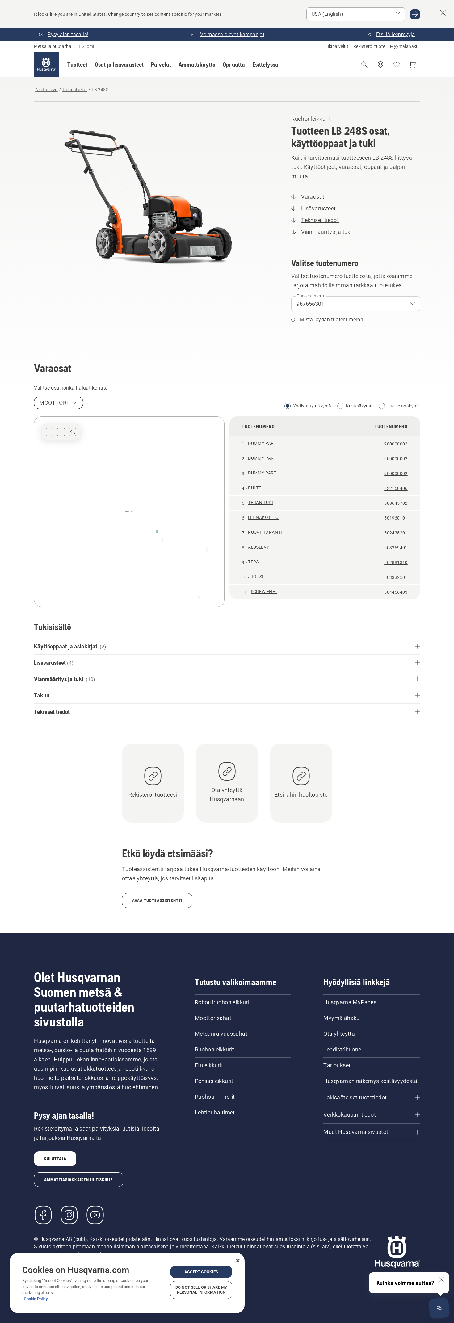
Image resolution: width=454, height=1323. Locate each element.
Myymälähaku (404, 46)
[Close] (237, 1260)
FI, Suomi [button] (85, 46)
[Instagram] (69, 1215)
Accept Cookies (201, 1272)
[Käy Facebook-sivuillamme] (43, 1215)
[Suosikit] (396, 64)
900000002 (396, 443)
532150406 (396, 488)
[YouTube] (95, 1215)
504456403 (396, 592)
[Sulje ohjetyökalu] (442, 1280)
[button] (77, 64)
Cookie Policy (36, 1298)
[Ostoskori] (412, 64)
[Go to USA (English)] (415, 14)
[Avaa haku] (364, 64)
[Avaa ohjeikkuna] (439, 1308)
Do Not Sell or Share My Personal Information (201, 1290)
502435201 (396, 532)
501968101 (396, 518)
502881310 (396, 562)
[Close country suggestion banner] (443, 13)
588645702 (396, 503)
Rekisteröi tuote (369, 46)
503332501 (396, 577)
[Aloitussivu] (46, 64)
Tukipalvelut (336, 46)
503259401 (396, 547)
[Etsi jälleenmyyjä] (380, 64)
